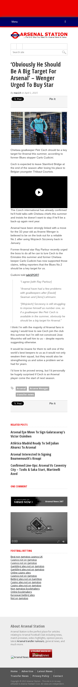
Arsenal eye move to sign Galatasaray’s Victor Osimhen (38, 434)
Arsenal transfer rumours (30, 641)
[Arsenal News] (20, 657)
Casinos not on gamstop (24, 559)
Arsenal (21, 388)
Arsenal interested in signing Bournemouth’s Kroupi (31, 456)
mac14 (17, 93)
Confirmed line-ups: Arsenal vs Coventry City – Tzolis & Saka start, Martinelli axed (38, 469)
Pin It (52, 98)
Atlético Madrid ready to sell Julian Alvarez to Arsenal (35, 445)
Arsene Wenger (39, 388)
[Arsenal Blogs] (40, 657)
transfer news (25, 394)
